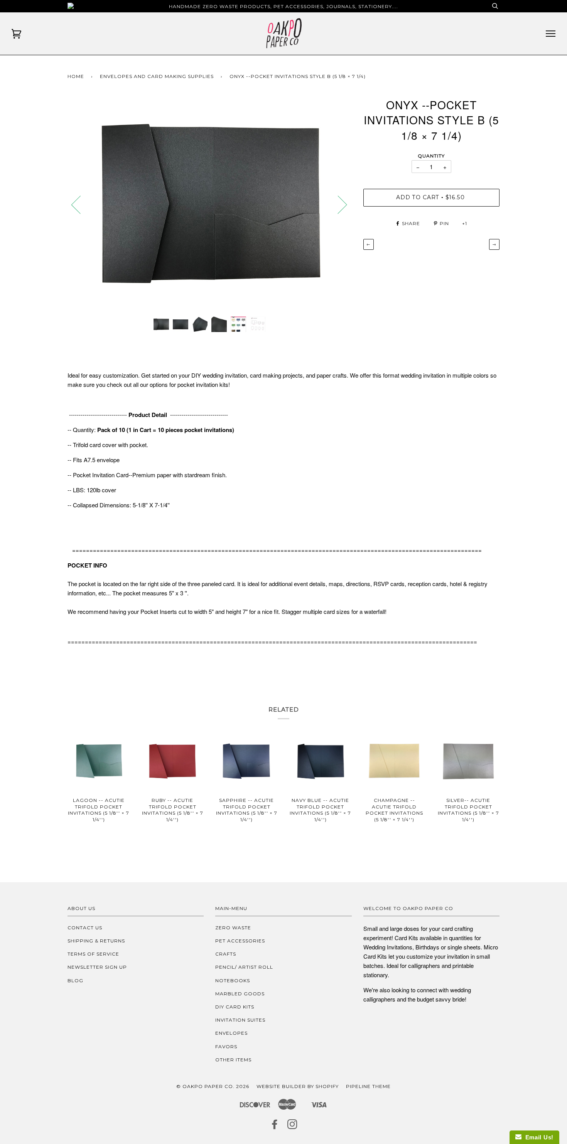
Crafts (225, 954)
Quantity (431, 156)
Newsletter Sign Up (97, 967)
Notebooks (232, 980)
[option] (210, 204)
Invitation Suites (240, 1020)
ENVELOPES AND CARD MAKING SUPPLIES (157, 76)
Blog (75, 980)
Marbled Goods (240, 994)
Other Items (233, 1060)
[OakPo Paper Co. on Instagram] (292, 1126)
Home (76, 76)
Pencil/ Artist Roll (244, 967)
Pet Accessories (240, 941)
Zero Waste (233, 927)
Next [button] (338, 204)
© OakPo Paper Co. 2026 (212, 1086)
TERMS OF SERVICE (93, 954)
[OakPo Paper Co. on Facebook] (275, 1126)
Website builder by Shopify (297, 1086)
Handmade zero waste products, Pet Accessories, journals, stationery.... (283, 6)
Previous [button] (81, 204)
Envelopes (231, 1033)
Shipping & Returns (96, 941)
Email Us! (537, 1137)
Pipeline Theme (368, 1086)
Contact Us (85, 927)
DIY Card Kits (234, 1007)
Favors (226, 1046)
